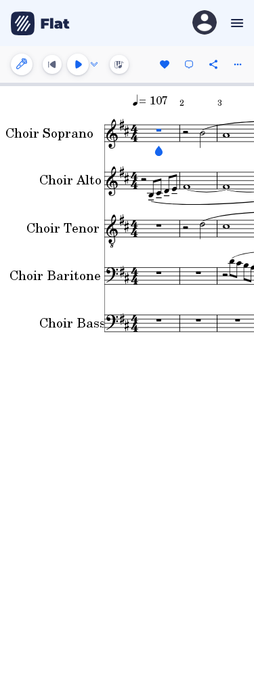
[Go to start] (52, 64)
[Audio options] (94, 64)
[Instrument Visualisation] (119, 64)
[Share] (213, 64)
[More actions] (237, 64)
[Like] (164, 64)
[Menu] (235, 23)
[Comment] (189, 64)
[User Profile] (204, 23)
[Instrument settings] (22, 64)
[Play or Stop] (78, 64)
